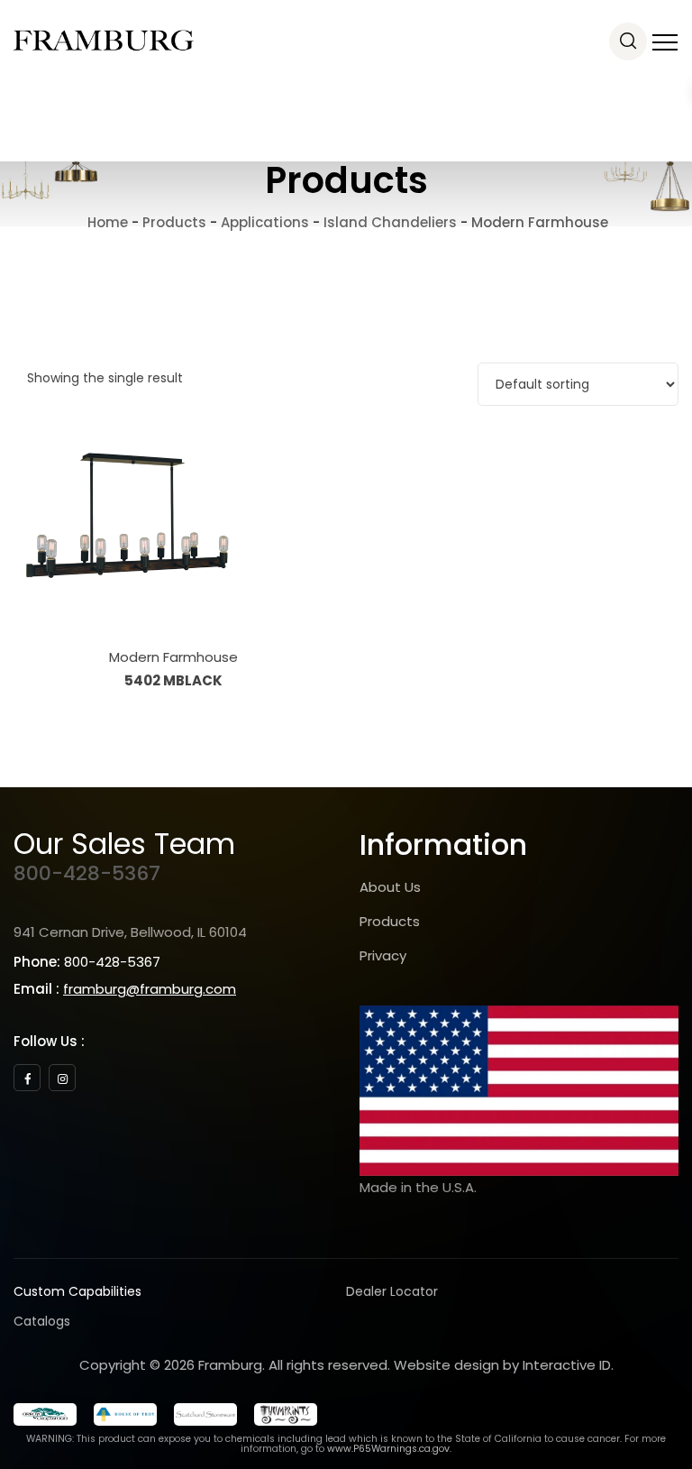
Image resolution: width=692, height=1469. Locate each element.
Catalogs (42, 1321)
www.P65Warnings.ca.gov (388, 1448)
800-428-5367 (87, 873)
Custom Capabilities (77, 1291)
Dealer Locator (392, 1291)
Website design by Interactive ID (502, 1364)
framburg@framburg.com (149, 988)
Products (390, 921)
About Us (390, 886)
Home (106, 222)
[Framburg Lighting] (104, 40)
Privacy (383, 955)
